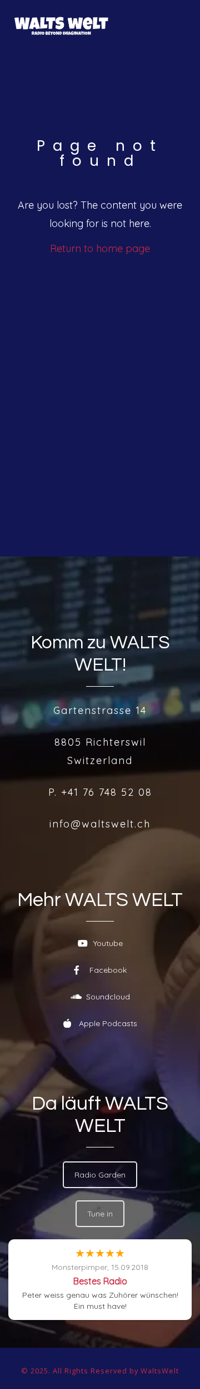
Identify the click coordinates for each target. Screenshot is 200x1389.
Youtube (108, 943)
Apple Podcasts (108, 1023)
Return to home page (100, 248)
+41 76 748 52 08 (106, 792)
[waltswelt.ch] (61, 26)
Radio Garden (100, 1175)
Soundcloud (108, 997)
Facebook (108, 970)
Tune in (100, 1214)
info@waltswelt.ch (100, 823)
